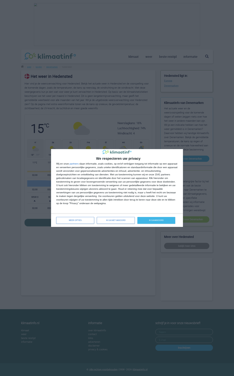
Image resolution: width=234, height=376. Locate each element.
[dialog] (117, 188)
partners (74, 163)
